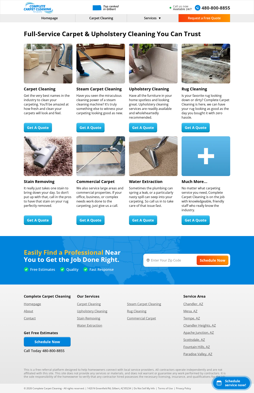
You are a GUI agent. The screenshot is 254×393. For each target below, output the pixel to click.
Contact (30, 318)
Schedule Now (47, 341)
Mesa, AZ (190, 311)
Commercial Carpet (141, 318)
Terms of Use (165, 388)
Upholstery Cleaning (92, 311)
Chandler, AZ (193, 304)
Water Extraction (89, 325)
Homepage (49, 18)
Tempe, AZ (191, 318)
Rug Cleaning (136, 311)
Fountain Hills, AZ (196, 347)
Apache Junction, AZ (198, 332)
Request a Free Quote (204, 18)
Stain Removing (88, 318)
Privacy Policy (183, 388)
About (28, 311)
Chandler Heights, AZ (199, 325)
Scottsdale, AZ (194, 339)
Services (150, 18)
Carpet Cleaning (101, 18)
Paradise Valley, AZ (197, 354)
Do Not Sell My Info (144, 388)
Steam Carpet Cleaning (144, 304)
